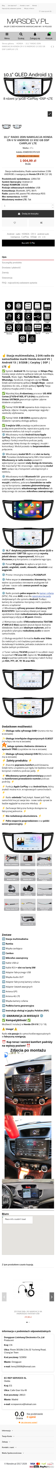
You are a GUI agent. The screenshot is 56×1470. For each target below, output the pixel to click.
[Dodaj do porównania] (41, 223)
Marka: (26, 148)
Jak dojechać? (12, 5)
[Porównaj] (28, 1308)
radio (18, 234)
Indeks (19, 152)
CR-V (33, 234)
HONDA (25, 234)
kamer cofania (47, 593)
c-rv (43, 237)
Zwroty (5, 273)
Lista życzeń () (46, 11)
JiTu (31, 148)
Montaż (34, 5)
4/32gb (33, 237)
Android (10, 234)
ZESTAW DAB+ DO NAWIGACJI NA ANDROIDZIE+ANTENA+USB (28, 1313)
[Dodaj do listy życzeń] (14, 223)
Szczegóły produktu (12, 262)
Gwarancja (7, 278)
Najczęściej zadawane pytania (11, 8)
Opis (4, 257)
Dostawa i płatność (11, 267)
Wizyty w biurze (29, 8)
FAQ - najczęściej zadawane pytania (19, 283)
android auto (43, 234)
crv (39, 237)
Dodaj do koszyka (30, 214)
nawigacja (15, 237)
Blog (3, 5)
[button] (19, 1422)
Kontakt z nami (25, 5)
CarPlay (25, 237)
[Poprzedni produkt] (52, 46)
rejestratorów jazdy (41, 596)
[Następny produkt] (53, 46)
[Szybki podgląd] (32, 1308)
